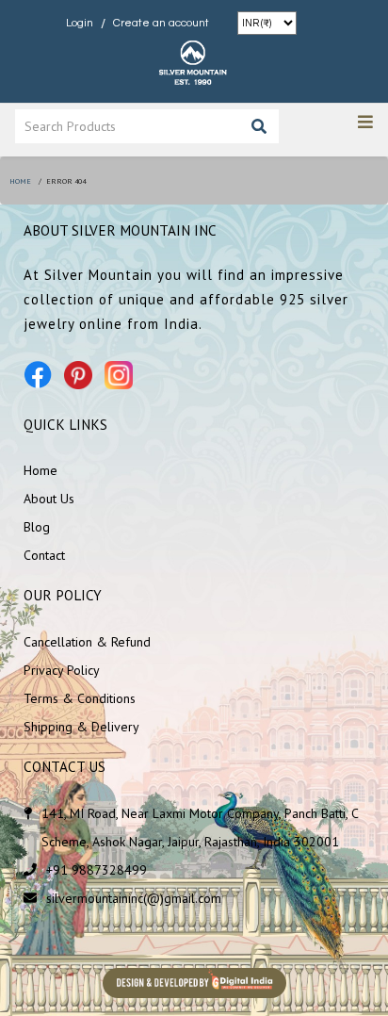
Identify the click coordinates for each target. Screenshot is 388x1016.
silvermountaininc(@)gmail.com (133, 898)
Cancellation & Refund (87, 641)
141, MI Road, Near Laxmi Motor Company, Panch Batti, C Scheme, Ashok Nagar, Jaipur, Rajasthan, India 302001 (199, 827)
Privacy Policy (62, 670)
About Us (49, 498)
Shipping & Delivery (81, 726)
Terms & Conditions (80, 698)
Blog (37, 526)
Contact (44, 555)
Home (40, 470)
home (20, 181)
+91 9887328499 (96, 869)
